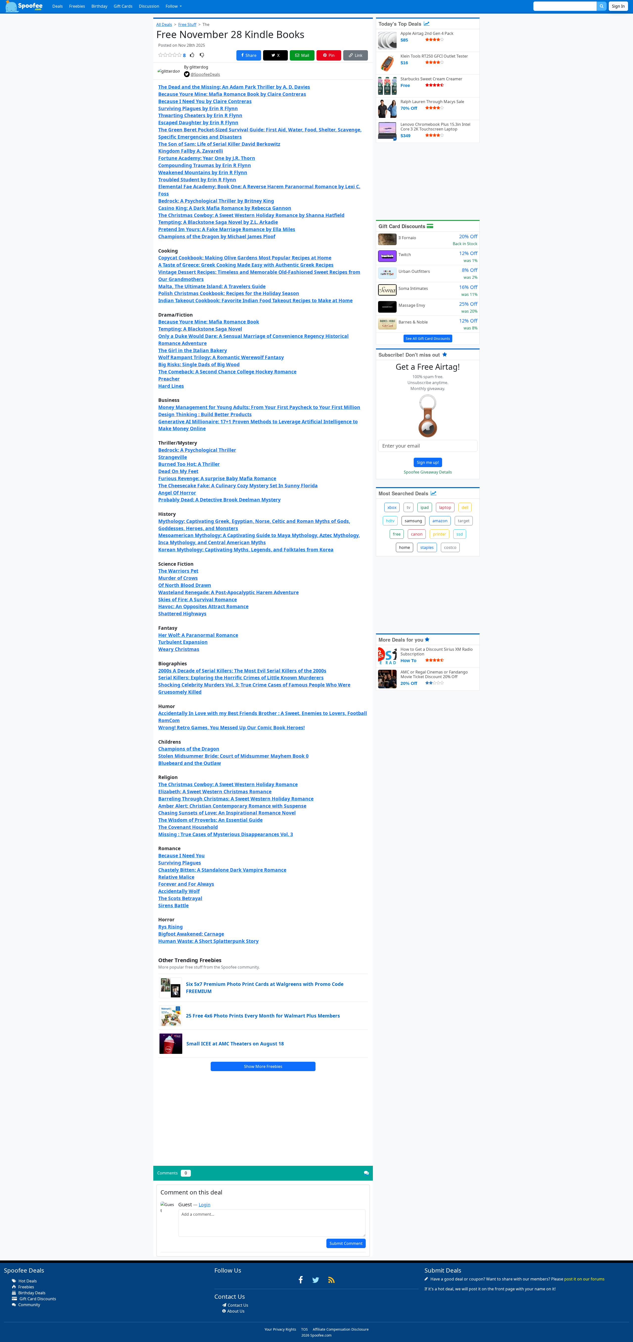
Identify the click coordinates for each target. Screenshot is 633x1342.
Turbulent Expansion (183, 642)
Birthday (99, 6)
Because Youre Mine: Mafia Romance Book (208, 321)
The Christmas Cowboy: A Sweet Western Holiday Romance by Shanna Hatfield (251, 215)
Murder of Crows (178, 578)
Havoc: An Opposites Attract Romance (203, 606)
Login (204, 1205)
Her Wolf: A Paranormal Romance (198, 635)
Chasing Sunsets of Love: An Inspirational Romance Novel (227, 812)
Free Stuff (187, 24)
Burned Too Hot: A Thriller (189, 464)
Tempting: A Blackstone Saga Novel (200, 328)
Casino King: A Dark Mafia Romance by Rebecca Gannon (224, 208)
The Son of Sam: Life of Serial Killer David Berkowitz (219, 144)
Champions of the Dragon (188, 748)
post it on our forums (584, 1279)
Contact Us (238, 1305)
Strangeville (172, 457)
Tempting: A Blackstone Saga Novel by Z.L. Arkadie (218, 222)
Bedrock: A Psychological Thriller (197, 450)
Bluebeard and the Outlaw (189, 763)
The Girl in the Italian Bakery (192, 350)
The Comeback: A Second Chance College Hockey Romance (227, 371)
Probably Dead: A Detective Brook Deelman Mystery (219, 499)
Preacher (169, 378)
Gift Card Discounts (403, 226)
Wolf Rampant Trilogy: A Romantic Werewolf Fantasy (221, 357)
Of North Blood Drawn (184, 585)
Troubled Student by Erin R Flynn (197, 179)
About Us (236, 1311)
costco (450, 547)
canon (417, 534)
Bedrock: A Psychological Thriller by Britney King (216, 200)
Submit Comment (346, 1243)
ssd (459, 534)
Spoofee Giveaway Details (428, 472)
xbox (391, 507)
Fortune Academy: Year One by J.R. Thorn (206, 158)
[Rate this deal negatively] (202, 55)
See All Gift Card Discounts (428, 338)
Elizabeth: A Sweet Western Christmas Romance (214, 791)
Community (28, 1304)
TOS (304, 1329)
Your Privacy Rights (280, 1329)
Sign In (618, 6)
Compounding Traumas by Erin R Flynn (204, 165)
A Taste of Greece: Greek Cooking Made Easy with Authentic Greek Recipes (246, 264)
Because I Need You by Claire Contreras (205, 101)
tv (408, 507)
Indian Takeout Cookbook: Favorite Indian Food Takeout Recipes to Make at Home (255, 300)
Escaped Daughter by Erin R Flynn (198, 122)
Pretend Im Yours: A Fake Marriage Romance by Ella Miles (226, 229)
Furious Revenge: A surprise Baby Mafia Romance (217, 478)
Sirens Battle (173, 905)
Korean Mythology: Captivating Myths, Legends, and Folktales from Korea (246, 549)
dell (465, 507)
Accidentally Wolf (179, 891)
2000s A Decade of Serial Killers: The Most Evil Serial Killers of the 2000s (242, 670)
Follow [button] (172, 6)
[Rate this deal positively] (192, 55)
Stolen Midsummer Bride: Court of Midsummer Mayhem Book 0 (233, 756)
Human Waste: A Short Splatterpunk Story (208, 941)
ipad (425, 507)
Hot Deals (27, 1281)
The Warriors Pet (178, 570)
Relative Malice (176, 877)
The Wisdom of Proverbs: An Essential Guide (210, 820)
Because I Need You (181, 855)
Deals (57, 6)
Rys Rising (170, 926)
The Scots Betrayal (180, 898)
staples (427, 547)
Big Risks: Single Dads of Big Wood (199, 364)
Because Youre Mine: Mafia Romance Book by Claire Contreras (232, 94)
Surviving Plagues (179, 862)
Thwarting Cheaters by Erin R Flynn (200, 115)
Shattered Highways (182, 613)
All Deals (164, 24)
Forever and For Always (186, 884)
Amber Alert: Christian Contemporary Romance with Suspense (232, 805)
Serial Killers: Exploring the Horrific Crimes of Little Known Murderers (241, 677)
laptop (445, 507)
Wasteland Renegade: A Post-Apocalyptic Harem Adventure (228, 592)
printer (439, 534)
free (397, 534)
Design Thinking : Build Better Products (205, 414)
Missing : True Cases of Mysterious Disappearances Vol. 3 (225, 834)
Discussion (149, 6)
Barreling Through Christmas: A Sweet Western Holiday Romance (236, 798)
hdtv (390, 520)
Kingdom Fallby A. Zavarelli (190, 151)
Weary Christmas (178, 649)
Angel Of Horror (177, 492)
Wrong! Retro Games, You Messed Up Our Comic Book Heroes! (231, 727)
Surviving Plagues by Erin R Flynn (198, 108)
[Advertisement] (263, 1127)
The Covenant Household (188, 827)
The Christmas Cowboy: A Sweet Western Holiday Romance (228, 784)
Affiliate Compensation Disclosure (341, 1329)
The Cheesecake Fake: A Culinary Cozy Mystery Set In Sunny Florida (238, 485)
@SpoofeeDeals (205, 74)
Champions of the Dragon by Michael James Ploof (216, 236)
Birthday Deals (31, 1293)
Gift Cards (123, 6)
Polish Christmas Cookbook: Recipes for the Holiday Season (228, 293)
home (404, 547)
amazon (440, 520)
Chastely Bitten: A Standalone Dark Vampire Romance (222, 869)
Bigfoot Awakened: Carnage (191, 934)
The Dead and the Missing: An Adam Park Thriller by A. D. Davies (234, 87)
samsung (413, 520)
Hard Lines (171, 386)
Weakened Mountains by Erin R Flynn (202, 172)
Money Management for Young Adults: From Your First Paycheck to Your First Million (259, 407)
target (464, 520)
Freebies (77, 6)
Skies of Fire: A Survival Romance (197, 599)
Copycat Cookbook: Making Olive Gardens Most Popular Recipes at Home (244, 257)
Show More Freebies (263, 1066)
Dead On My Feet (178, 471)
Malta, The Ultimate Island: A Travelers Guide (212, 286)
